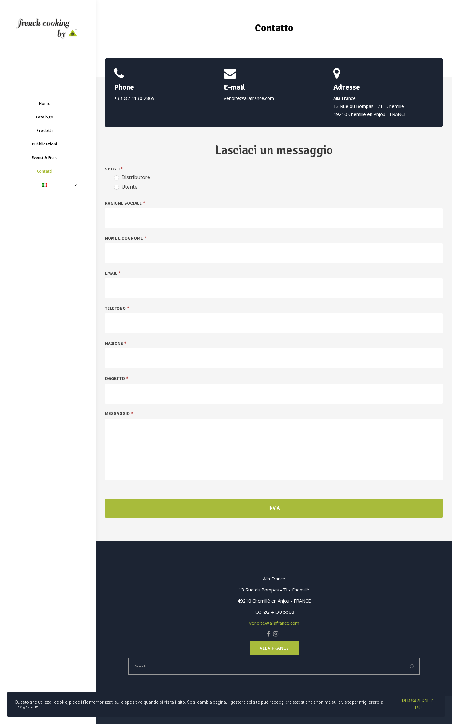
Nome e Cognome (125, 238)
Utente (128, 187)
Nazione (115, 343)
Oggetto (116, 378)
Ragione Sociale (125, 203)
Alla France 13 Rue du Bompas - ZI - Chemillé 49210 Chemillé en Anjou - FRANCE (370, 106)
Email (113, 273)
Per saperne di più (418, 704)
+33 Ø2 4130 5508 (274, 612)
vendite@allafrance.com (249, 98)
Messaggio (119, 413)
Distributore (135, 177)
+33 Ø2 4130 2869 (134, 98)
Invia (274, 508)
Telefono (117, 308)
